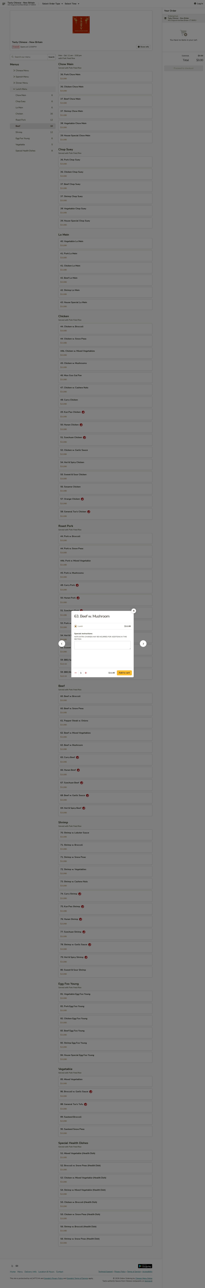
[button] (62, 646)
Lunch (80, 626)
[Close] (133, 610)
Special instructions (83, 633)
